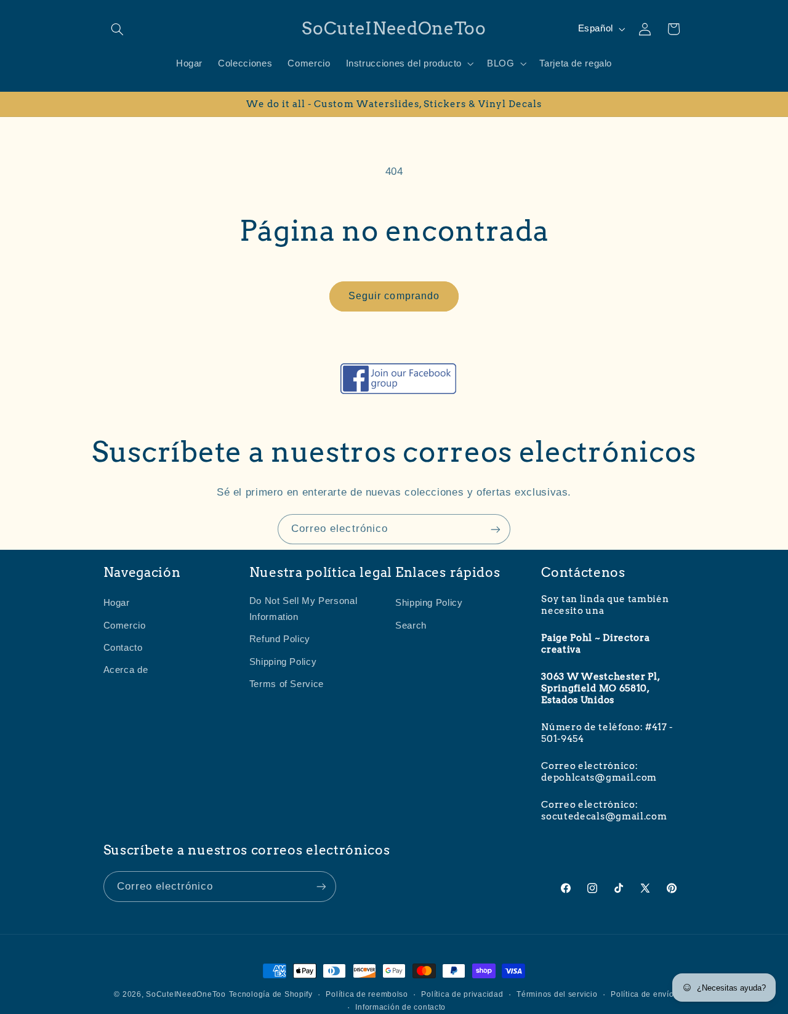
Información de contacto (400, 1007)
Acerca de (125, 670)
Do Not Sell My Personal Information (303, 609)
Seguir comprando (394, 296)
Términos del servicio (557, 994)
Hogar (116, 603)
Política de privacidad (462, 994)
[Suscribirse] (495, 529)
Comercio (124, 625)
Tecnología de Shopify (271, 994)
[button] (117, 29)
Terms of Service (286, 684)
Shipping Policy (282, 662)
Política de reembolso (367, 994)
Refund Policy (279, 639)
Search (411, 625)
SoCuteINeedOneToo (186, 994)
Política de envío (642, 994)
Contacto (123, 648)
